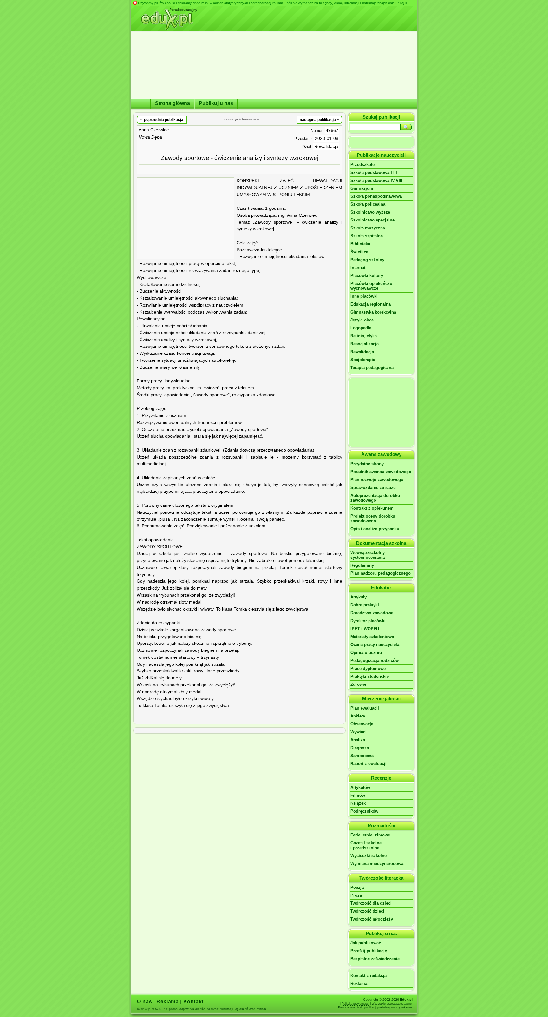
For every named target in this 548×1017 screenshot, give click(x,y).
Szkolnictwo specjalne (372, 220)
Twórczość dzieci (367, 911)
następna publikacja (319, 119)
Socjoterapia (362, 359)
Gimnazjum (361, 188)
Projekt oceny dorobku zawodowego (372, 518)
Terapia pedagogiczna (372, 367)
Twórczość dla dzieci (371, 903)
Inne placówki (364, 296)
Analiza (357, 739)
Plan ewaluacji (364, 708)
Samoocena (362, 755)
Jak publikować (365, 943)
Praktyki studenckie (369, 676)
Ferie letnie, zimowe (370, 835)
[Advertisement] (185, 218)
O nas (144, 1001)
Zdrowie (358, 684)
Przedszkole (362, 164)
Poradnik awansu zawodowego (380, 471)
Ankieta (357, 716)
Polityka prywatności (355, 1003)
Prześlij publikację (368, 950)
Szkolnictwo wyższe (370, 212)
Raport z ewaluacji (368, 763)
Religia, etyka (363, 335)
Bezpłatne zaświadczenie (375, 958)
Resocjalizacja (364, 343)
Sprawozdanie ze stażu (373, 487)
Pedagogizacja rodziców (374, 660)
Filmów (357, 795)
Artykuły (358, 597)
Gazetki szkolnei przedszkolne (366, 845)
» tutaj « (401, 3)
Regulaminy (362, 565)
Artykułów (360, 787)
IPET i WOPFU (364, 628)
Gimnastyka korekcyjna (373, 312)
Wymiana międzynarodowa (376, 863)
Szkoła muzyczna (367, 228)
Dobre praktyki (364, 605)
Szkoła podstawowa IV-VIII (376, 180)
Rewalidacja (326, 146)
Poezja (357, 887)
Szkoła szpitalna (366, 236)
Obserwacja (361, 724)
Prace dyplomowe (368, 668)
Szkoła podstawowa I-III (373, 172)
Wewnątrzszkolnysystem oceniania (367, 555)
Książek (358, 803)
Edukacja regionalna (370, 304)
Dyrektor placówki (368, 620)
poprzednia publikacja (161, 119)
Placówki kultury (366, 275)
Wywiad (358, 732)
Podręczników (364, 811)
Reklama (358, 983)
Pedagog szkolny (367, 259)
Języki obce (362, 320)
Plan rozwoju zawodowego (376, 479)
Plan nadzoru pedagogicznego (380, 573)
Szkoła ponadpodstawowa (376, 196)
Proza (356, 895)
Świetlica (359, 251)
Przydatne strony (367, 463)
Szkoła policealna (367, 204)
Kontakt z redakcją (368, 975)
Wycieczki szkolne (368, 855)
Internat (357, 267)
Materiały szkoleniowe (372, 636)
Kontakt (193, 1001)
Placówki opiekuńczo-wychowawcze (372, 286)
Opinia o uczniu (366, 652)
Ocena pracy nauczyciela (374, 644)
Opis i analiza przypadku (374, 528)
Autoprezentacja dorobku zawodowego (375, 498)
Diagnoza (359, 747)
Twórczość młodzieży (371, 919)
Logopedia (360, 328)
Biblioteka (360, 243)
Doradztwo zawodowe (371, 613)
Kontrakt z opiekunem (372, 508)
